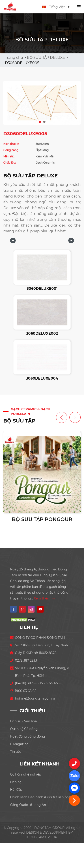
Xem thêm (42, 598)
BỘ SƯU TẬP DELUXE (46, 57)
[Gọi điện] (74, 763)
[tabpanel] (42, 103)
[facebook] (74, 788)
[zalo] (74, 775)
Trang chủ (14, 57)
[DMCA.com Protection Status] (23, 620)
